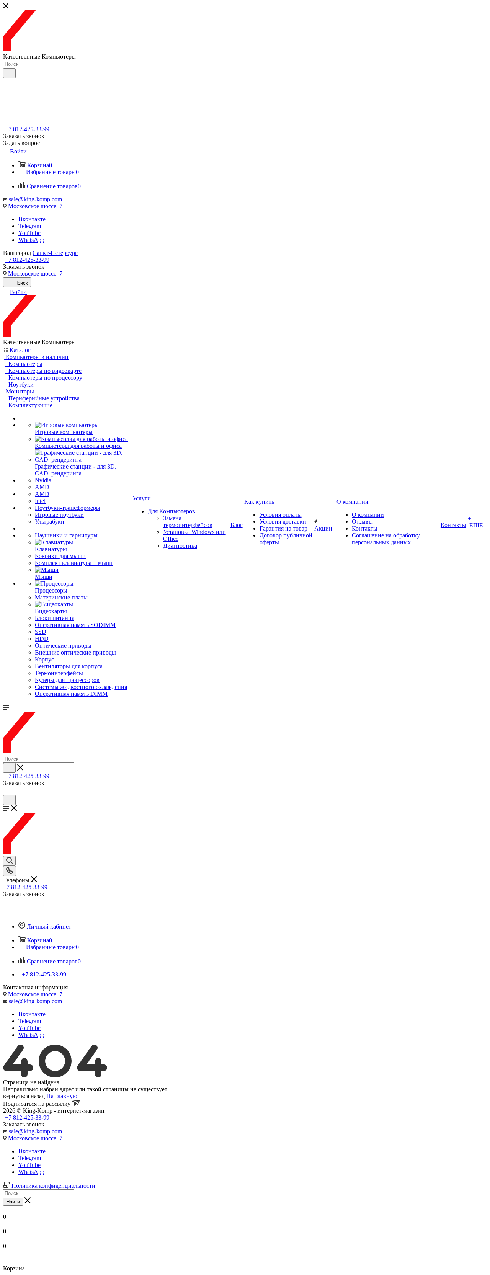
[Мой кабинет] (6, 791)
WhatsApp (31, 240)
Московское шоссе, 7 (35, 206)
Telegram (29, 226)
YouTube (29, 233)
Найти (13, 1202)
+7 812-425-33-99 (27, 129)
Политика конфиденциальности (53, 1185)
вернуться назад (24, 1096)
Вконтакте (32, 219)
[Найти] (9, 73)
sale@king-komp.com (35, 199)
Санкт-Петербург (55, 253)
